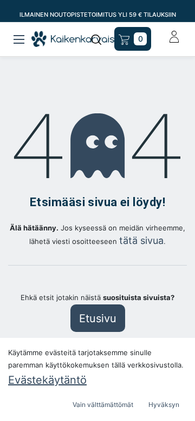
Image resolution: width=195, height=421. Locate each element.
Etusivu (97, 318)
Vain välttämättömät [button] (103, 404)
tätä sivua (141, 240)
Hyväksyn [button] (163, 404)
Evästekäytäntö (47, 380)
